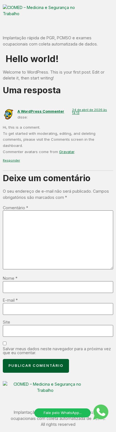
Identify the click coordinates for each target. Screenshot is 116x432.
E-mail (10, 300)
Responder (11, 160)
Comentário (15, 208)
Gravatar (66, 151)
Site (6, 322)
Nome (10, 278)
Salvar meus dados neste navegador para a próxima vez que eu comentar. (57, 351)
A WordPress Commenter (40, 111)
